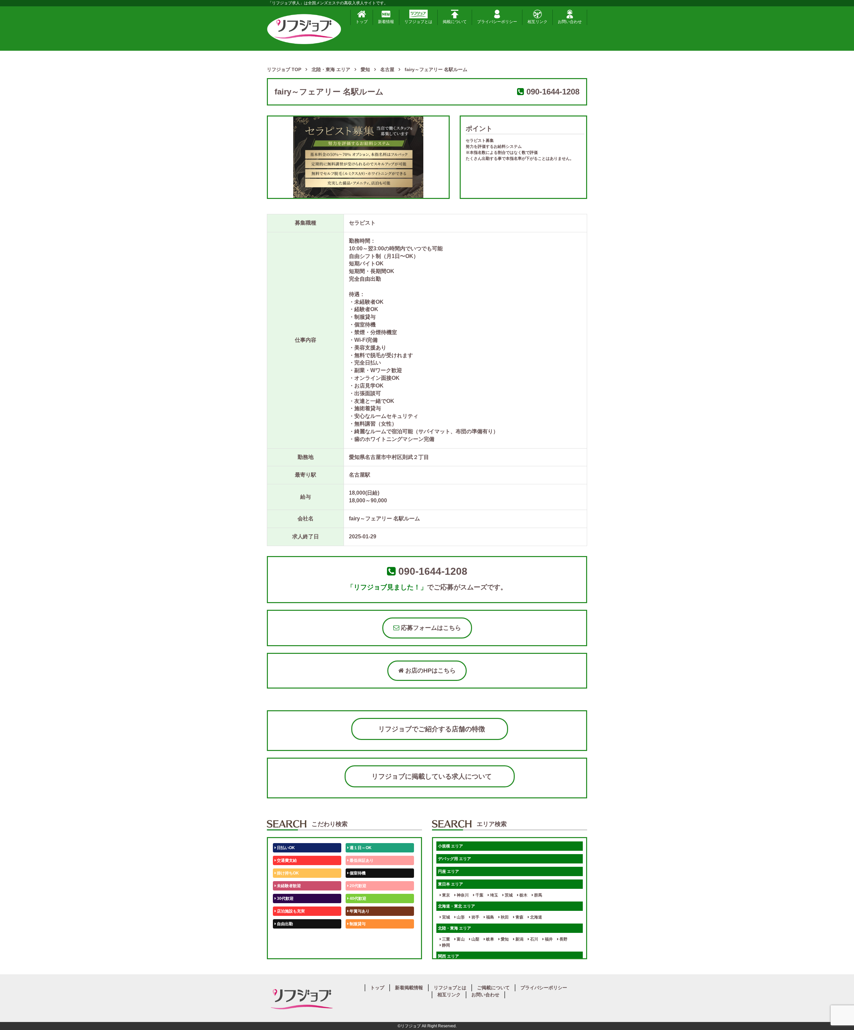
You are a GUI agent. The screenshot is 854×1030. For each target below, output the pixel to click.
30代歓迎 (285, 898)
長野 (562, 939)
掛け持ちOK (287, 873)
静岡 (445, 945)
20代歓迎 (357, 885)
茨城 (508, 895)
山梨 (474, 939)
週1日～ (356, 949)
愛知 (504, 939)
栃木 (522, 895)
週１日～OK (360, 847)
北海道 (535, 917)
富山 (460, 939)
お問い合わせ (570, 21)
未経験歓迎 (359, 936)
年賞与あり (359, 911)
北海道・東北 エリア (456, 906)
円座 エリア (448, 871)
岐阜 (489, 939)
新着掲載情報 (409, 987)
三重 (445, 939)
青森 (518, 917)
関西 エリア (448, 956)
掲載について (455, 21)
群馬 (537, 895)
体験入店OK (287, 949)
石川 (533, 939)
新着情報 (386, 21)
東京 (445, 895)
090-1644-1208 (552, 91)
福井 (548, 939)
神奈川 (462, 895)
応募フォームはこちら (430, 627)
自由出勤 (284, 924)
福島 (489, 917)
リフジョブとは (418, 21)
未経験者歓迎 (288, 885)
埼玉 (493, 895)
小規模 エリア (450, 846)
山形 (460, 917)
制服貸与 (357, 924)
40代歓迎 (357, 898)
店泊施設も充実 (290, 911)
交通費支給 (286, 860)
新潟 (518, 939)
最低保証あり (361, 860)
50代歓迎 (285, 936)
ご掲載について (493, 987)
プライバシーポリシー (497, 21)
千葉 (478, 895)
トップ (362, 21)
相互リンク (537, 21)
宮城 (445, 917)
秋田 (504, 917)
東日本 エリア (450, 884)
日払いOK (285, 847)
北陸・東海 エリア (454, 928)
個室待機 (357, 873)
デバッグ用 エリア (454, 858)
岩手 (474, 917)
